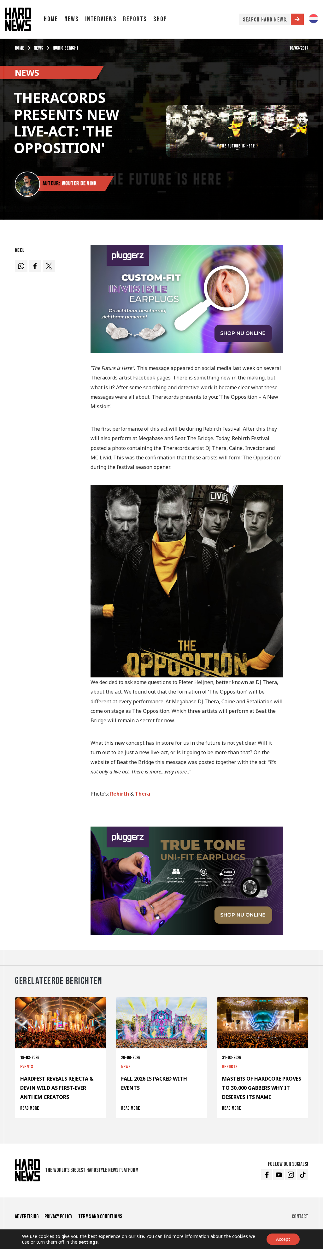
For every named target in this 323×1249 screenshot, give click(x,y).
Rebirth (119, 793)
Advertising (26, 1216)
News (71, 19)
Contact (300, 1216)
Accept (283, 1239)
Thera (142, 793)
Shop (160, 19)
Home (51, 19)
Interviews (101, 19)
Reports (135, 19)
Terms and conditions (100, 1216)
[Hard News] (18, 18)
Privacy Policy (58, 1216)
